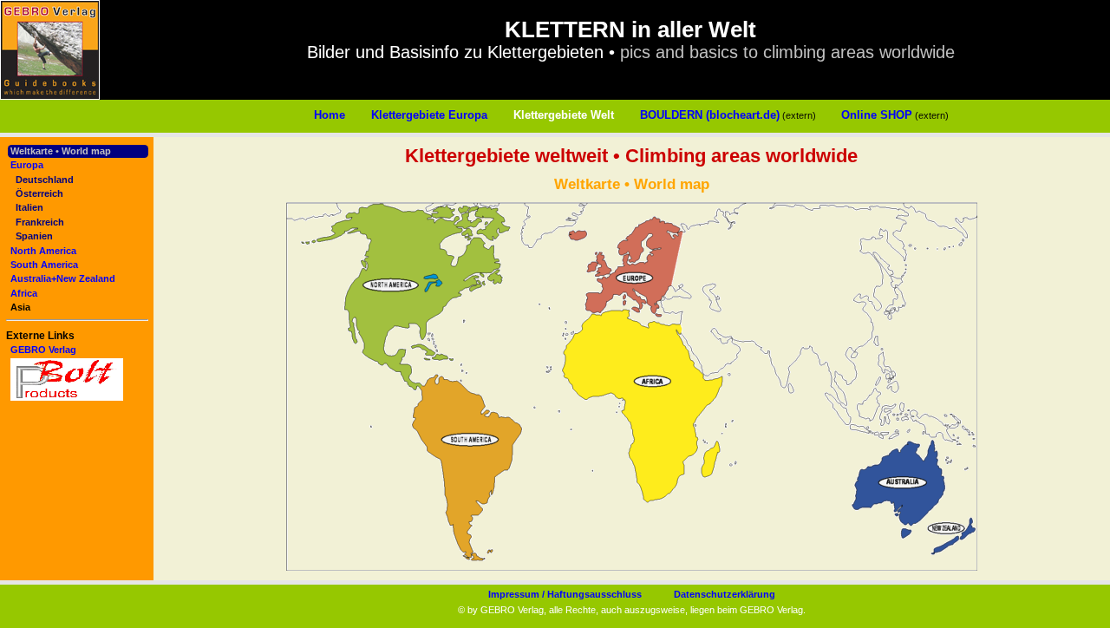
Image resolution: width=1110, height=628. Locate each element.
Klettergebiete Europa (429, 114)
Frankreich (40, 222)
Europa (26, 165)
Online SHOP (876, 114)
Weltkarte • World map (60, 151)
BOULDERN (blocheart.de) (710, 114)
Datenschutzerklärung (724, 594)
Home (329, 114)
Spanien (34, 236)
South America (44, 264)
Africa (23, 293)
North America (43, 250)
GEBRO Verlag (43, 349)
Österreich (39, 193)
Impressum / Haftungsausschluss (565, 594)
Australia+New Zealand (62, 278)
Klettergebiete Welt (563, 114)
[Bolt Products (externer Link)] (66, 397)
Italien (29, 207)
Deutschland (45, 179)
